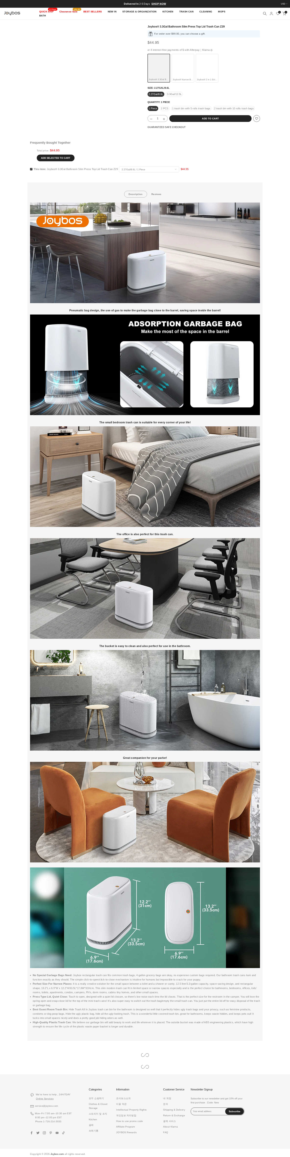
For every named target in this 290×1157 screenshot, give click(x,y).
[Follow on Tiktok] (63, 1133)
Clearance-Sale (69, 11)
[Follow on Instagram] (44, 1133)
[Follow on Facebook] (31, 1133)
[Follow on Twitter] (37, 1133)
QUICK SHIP (47, 11)
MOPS (221, 11)
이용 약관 (121, 1104)
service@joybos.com (46, 1106)
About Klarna (170, 1126)
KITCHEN (167, 11)
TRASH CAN (186, 11)
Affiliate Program (125, 1126)
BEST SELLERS (92, 11)
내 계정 (167, 1098)
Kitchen (93, 1119)
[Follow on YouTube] (57, 1133)
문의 (165, 1104)
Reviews (156, 194)
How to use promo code (129, 1121)
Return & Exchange (174, 1115)
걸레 (91, 1125)
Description (135, 194)
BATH (42, 15)
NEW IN (112, 11)
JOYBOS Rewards (126, 1132)
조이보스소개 (123, 1098)
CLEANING (205, 11)
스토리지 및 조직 (98, 1113)
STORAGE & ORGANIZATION (139, 11)
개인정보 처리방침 (126, 1115)
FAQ (165, 1132)
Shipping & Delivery (174, 1109)
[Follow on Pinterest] (50, 1133)
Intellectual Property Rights (131, 1109)
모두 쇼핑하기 (96, 1098)
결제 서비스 (169, 1121)
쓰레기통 (94, 1130)
